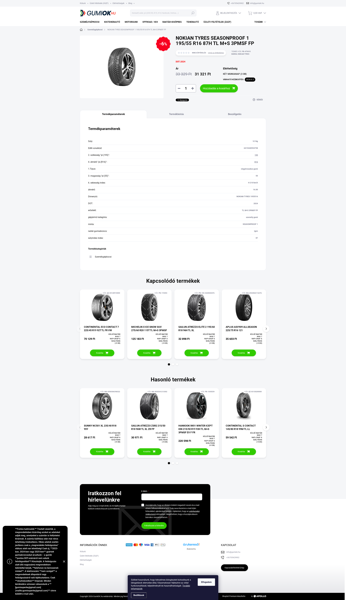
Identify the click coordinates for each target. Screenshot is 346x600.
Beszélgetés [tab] (234, 114)
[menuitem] (91, 22)
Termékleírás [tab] (176, 114)
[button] (169, 364)
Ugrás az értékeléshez (216, 53)
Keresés (192, 13)
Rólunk (83, 3)
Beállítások (138, 595)
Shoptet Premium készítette (233, 596)
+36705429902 (232, 557)
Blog (130, 3)
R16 (256, 162)
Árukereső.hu (191, 549)
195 (256, 155)
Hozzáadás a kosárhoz (216, 88)
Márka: (240, 54)
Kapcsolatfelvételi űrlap (234, 568)
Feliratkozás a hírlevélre (154, 525)
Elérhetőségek (118, 3)
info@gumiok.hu (233, 552)
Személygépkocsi (103, 256)
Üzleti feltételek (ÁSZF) (99, 3)
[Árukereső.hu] (191, 545)
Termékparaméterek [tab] (113, 114)
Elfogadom (206, 582)
